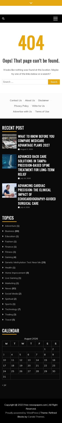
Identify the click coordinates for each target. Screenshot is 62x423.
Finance (9, 246)
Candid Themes (36, 416)
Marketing (10, 283)
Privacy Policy (21, 105)
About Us (30, 100)
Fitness (9, 251)
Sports (8, 304)
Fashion (9, 241)
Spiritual (9, 298)
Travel (8, 319)
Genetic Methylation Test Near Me (23, 262)
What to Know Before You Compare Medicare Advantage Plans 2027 (36, 141)
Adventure (10, 225)
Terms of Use (42, 111)
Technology (11, 309)
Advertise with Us (22, 111)
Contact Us (16, 100)
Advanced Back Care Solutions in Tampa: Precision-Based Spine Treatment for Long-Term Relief (36, 165)
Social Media (11, 293)
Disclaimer (43, 100)
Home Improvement (15, 272)
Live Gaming (11, 277)
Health (8, 267)
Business (9, 231)
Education (10, 236)
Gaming (9, 257)
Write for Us (38, 105)
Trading (9, 314)
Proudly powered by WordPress (22, 412)
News (8, 288)
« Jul (4, 384)
